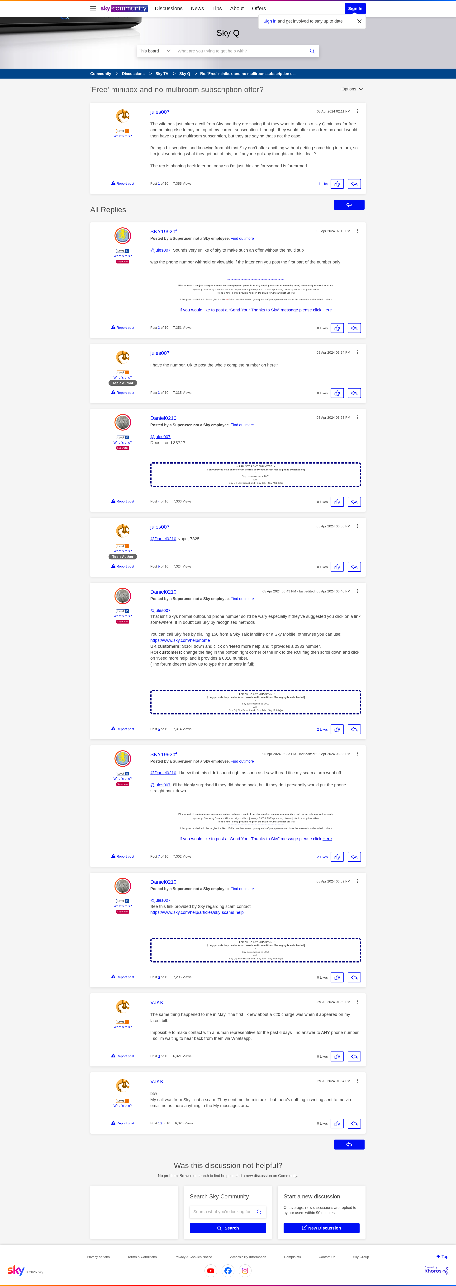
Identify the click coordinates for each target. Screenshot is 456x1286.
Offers (259, 8)
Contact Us (327, 1257)
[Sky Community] (124, 8)
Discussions (169, 8)
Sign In (355, 8)
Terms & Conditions (142, 1257)
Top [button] (445, 1256)
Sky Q (228, 33)
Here (327, 310)
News (197, 8)
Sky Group (361, 1257)
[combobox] (239, 51)
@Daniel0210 (163, 538)
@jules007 (160, 250)
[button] (357, 111)
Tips (217, 8)
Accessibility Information (248, 1257)
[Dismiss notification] (359, 21)
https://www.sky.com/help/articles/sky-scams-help (197, 912)
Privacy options (98, 1257)
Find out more (242, 238)
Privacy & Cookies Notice (193, 1257)
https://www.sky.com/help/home (180, 640)
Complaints (292, 1257)
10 (160, 1123)
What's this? (123, 136)
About (237, 8)
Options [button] (349, 89)
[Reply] (354, 184)
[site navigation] (93, 8)
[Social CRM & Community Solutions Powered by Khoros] (436, 1270)
